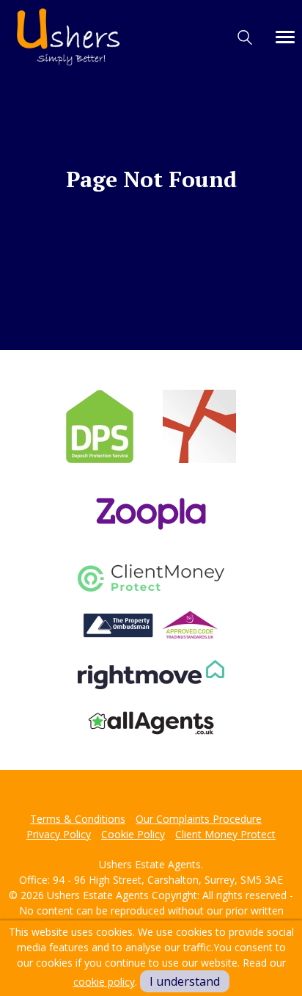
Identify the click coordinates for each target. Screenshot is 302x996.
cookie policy (104, 982)
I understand (185, 981)
